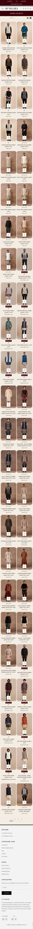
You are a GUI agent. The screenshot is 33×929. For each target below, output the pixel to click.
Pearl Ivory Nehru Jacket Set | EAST (24, 509)
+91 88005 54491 (20, 3)
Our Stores (4, 856)
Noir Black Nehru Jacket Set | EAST (8, 541)
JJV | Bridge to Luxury (7, 836)
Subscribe (6, 893)
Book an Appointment (7, 848)
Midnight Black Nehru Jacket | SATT (24, 673)
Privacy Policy (5, 865)
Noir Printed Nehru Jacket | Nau (24, 81)
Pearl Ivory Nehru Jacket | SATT (8, 776)
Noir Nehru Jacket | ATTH (24, 345)
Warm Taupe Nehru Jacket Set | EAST (24, 477)
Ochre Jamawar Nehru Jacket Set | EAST (24, 574)
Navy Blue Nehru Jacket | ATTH (24, 380)
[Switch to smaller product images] (30, 18)
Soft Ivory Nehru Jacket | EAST (24, 178)
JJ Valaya (24, 142)
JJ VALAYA (9, 1)
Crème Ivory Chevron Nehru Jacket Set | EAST (9, 412)
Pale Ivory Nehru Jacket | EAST (8, 210)
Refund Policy (5, 874)
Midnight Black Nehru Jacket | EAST (24, 145)
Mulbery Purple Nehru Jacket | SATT (8, 707)
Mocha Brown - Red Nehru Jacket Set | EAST (24, 412)
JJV (16, 1)
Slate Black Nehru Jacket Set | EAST (8, 445)
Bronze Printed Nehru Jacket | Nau (8, 81)
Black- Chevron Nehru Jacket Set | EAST (8, 639)
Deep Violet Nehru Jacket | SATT (8, 740)
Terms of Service (6, 868)
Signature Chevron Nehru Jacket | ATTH (24, 277)
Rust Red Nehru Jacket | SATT (24, 742)
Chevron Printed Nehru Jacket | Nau (24, 113)
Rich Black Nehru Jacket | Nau (8, 113)
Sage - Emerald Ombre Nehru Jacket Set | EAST (9, 477)
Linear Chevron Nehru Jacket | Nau (9, 145)
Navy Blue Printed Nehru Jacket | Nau (24, 48)
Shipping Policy (6, 871)
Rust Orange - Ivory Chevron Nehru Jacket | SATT (24, 777)
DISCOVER (23, 1)
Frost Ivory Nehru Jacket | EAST (24, 242)
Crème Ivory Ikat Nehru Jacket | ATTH (24, 311)
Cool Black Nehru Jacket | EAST (8, 242)
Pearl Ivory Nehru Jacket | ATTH (8, 380)
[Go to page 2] (22, 819)
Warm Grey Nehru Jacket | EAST (8, 178)
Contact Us (5, 845)
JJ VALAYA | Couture (7, 833)
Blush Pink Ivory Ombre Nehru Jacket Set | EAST (8, 671)
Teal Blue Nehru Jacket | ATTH (8, 345)
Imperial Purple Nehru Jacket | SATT (24, 707)
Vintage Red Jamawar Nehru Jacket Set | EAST (9, 606)
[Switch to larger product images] (27, 18)
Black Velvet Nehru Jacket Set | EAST (24, 606)
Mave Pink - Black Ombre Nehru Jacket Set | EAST (24, 445)
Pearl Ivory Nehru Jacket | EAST (8, 275)
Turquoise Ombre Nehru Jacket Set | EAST (8, 509)
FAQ (3, 851)
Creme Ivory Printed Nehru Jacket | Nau (8, 48)
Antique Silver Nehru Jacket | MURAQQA (24, 810)
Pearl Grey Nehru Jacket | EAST (24, 210)
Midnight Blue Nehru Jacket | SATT (8, 810)
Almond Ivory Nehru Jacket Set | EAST (8, 574)
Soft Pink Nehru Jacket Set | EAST (24, 541)
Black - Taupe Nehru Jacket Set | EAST (24, 639)
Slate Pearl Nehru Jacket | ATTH (8, 311)
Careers (4, 854)
